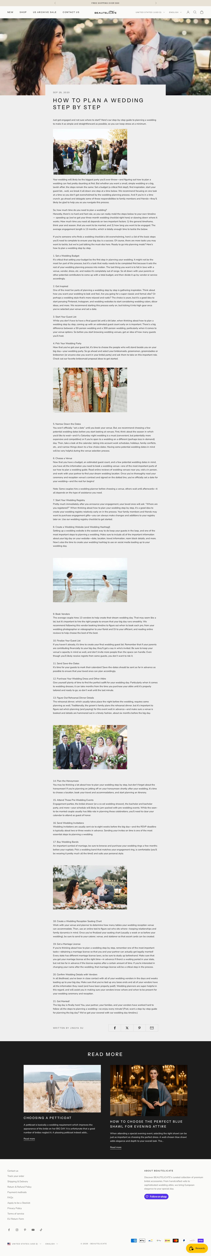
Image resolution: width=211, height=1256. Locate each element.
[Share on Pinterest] (139, 1028)
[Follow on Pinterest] (25, 1229)
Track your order (15, 1176)
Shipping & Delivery (17, 1181)
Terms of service (15, 1213)
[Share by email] (152, 1028)
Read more (29, 1138)
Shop (23, 12)
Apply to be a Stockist (18, 1202)
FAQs (10, 1197)
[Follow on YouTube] (33, 1229)
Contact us (71, 12)
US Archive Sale (45, 12)
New (10, 12)
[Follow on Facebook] (9, 1229)
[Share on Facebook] (115, 1028)
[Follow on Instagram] (17, 1229)
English (174, 12)
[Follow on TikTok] (41, 1229)
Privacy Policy (14, 1208)
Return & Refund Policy (19, 1186)
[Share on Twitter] (127, 1028)
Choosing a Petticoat (48, 1118)
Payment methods (17, 1192)
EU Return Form (15, 1218)
